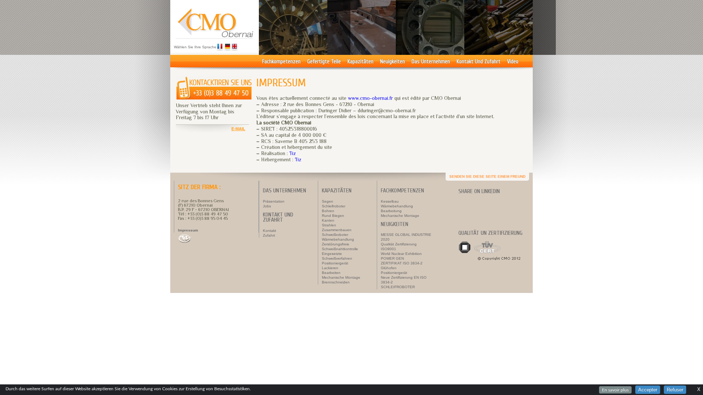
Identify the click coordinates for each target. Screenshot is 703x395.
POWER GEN (392, 258)
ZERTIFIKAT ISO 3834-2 (402, 263)
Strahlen (329, 225)
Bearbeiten (331, 273)
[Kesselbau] (304, 53)
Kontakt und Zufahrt (479, 62)
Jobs (267, 206)
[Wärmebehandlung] (373, 53)
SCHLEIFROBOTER (398, 287)
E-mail (238, 129)
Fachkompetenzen (281, 62)
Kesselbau (390, 201)
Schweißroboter (335, 235)
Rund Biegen (333, 216)
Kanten (328, 220)
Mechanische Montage (341, 277)
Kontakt (269, 231)
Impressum (188, 230)
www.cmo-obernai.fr (370, 98)
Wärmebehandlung (338, 239)
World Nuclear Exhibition (401, 254)
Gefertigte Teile (324, 62)
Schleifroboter (333, 206)
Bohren (328, 211)
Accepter (647, 389)
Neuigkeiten (392, 62)
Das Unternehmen (431, 62)
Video (512, 62)
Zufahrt (269, 235)
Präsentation (273, 201)
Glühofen (389, 268)
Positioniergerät (335, 263)
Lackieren (330, 268)
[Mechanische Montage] (510, 53)
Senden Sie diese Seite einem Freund (487, 176)
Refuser (675, 389)
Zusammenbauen (337, 230)
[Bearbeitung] (441, 53)
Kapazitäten (360, 62)
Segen (327, 201)
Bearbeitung (391, 211)
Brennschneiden (336, 282)
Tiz (292, 153)
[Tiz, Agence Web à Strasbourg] (208, 238)
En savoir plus (615, 390)
